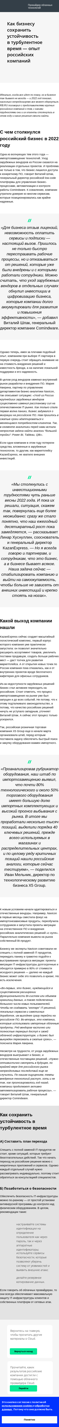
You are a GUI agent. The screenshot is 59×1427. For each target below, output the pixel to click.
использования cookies (17, 1406)
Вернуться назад (23, 1351)
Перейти (23, 1388)
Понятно (29, 1420)
